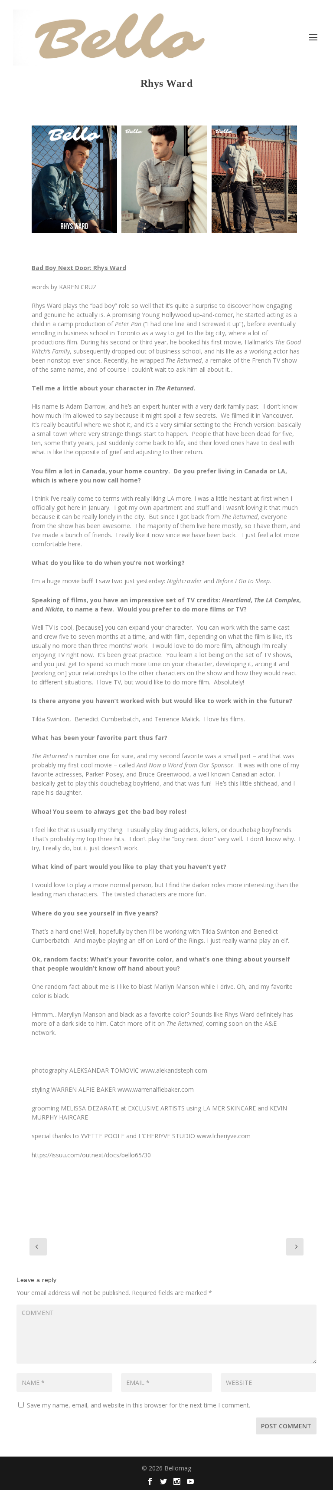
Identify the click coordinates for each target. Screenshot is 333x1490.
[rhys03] (164, 179)
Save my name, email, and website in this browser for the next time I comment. (138, 1405)
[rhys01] (74, 179)
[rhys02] (254, 179)
